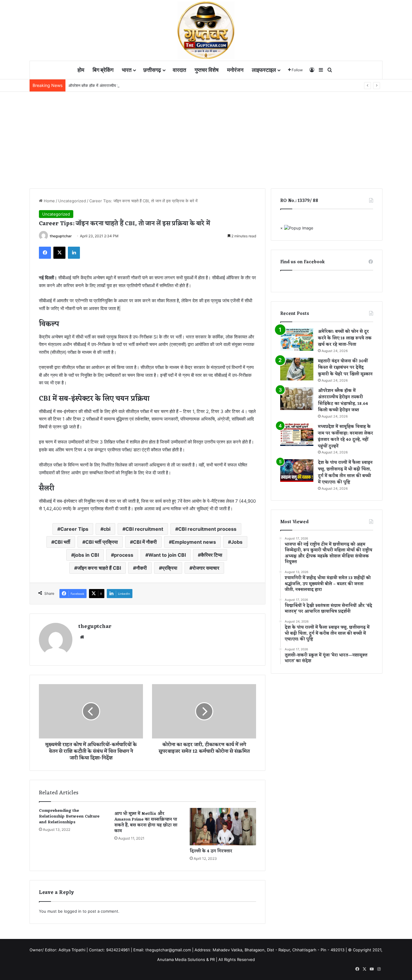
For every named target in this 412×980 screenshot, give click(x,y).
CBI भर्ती (62, 542)
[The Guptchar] (206, 30)
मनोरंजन (235, 70)
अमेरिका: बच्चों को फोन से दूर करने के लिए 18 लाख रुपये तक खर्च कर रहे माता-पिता (345, 338)
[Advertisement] (206, 137)
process (123, 555)
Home (49, 200)
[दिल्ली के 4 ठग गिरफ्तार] (223, 826)
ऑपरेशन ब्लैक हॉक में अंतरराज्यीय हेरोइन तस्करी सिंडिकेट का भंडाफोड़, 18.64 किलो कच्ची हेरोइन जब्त (141, 85)
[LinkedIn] (74, 253)
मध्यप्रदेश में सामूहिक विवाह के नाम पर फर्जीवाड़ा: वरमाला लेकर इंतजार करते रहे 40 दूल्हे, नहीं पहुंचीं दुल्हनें (345, 436)
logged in (72, 911)
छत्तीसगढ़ (152, 70)
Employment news (194, 542)
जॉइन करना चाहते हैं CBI (99, 568)
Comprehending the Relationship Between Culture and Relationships (69, 816)
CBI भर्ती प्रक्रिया (101, 542)
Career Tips (74, 529)
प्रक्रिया (169, 568)
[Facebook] (45, 253)
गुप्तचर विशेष (207, 70)
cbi (106, 529)
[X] (59, 253)
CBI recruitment (144, 529)
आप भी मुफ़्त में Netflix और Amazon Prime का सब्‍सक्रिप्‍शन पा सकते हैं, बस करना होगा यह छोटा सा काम (145, 822)
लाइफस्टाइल (264, 70)
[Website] (82, 637)
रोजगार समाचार (205, 568)
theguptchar (61, 236)
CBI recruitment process (207, 529)
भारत (127, 70)
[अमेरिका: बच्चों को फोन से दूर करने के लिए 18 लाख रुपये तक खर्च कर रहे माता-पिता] (296, 339)
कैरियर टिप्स (211, 555)
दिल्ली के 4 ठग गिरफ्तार (211, 851)
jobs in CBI (86, 555)
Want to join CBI (167, 555)
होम (81, 70)
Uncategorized (72, 200)
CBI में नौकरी (145, 542)
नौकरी (141, 568)
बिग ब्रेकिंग (103, 70)
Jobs (236, 542)
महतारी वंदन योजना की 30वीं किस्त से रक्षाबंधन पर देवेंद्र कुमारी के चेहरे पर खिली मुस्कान (345, 367)
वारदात (179, 70)
